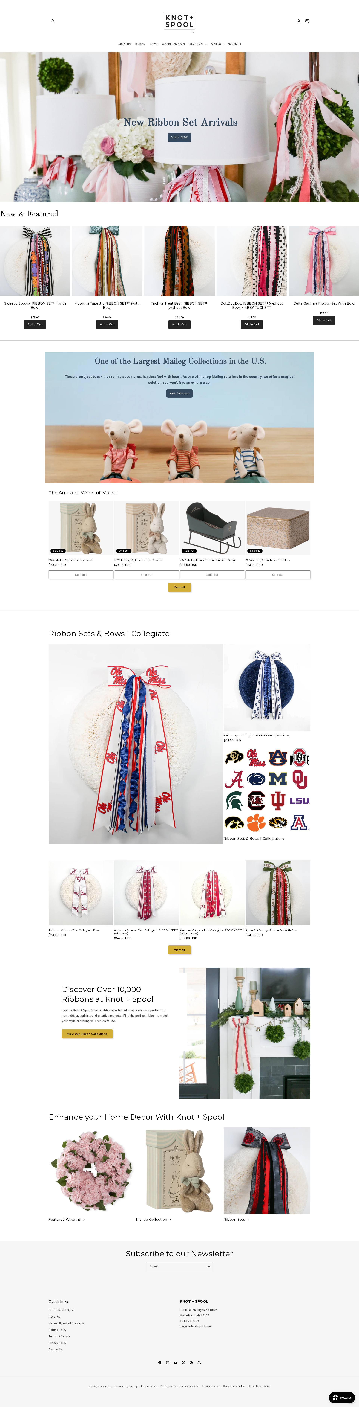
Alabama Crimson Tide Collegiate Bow (74, 930)
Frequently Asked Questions (67, 1323)
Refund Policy (57, 1329)
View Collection (179, 393)
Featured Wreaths (65, 1219)
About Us (54, 1316)
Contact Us (56, 1349)
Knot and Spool (106, 1386)
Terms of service (189, 1386)
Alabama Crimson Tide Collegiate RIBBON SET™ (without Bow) (212, 932)
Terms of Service (60, 1336)
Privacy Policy (57, 1343)
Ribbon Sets (234, 1219)
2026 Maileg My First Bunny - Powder (138, 559)
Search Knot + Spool (61, 1310)
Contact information (234, 1386)
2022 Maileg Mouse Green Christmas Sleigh (208, 559)
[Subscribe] (209, 1266)
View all (179, 587)
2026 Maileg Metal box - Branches (268, 559)
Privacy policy (168, 1386)
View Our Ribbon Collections (87, 1034)
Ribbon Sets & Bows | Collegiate (252, 839)
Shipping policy (211, 1386)
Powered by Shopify (126, 1386)
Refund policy (149, 1386)
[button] (53, 21)
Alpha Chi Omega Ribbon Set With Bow (271, 930)
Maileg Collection (151, 1219)
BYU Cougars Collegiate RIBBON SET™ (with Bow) (257, 735)
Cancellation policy (259, 1386)
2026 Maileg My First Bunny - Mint (70, 559)
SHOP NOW (179, 137)
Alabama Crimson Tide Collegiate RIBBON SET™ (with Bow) (146, 932)
